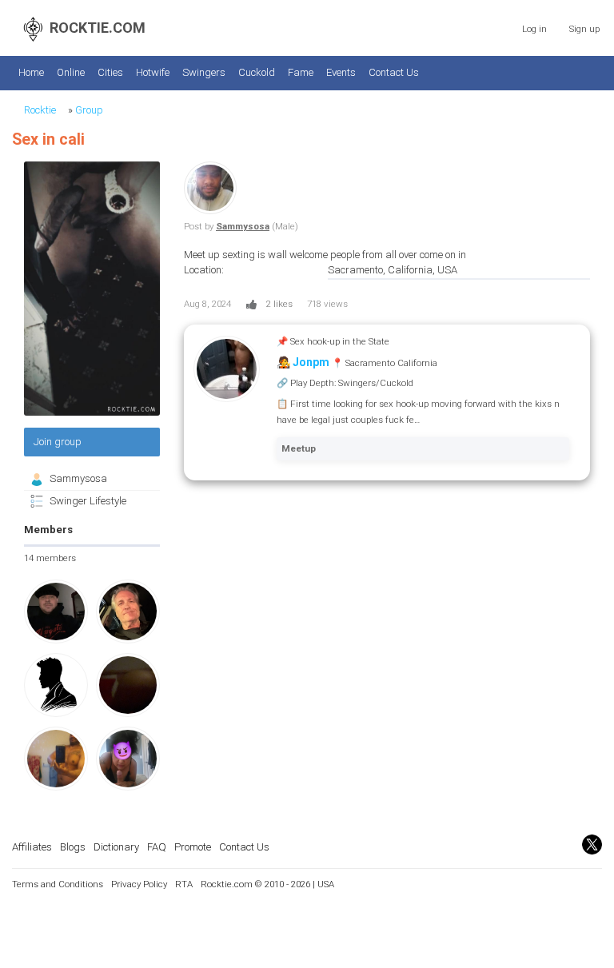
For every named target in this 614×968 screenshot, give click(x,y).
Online (71, 72)
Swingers (203, 72)
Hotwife (152, 72)
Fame (300, 72)
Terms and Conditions (57, 884)
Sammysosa (78, 478)
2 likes (279, 303)
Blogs (73, 847)
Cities (110, 72)
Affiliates (32, 847)
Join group (58, 442)
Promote (192, 847)
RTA (184, 884)
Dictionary (116, 847)
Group (89, 110)
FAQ (156, 847)
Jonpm (311, 362)
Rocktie (40, 110)
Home (31, 72)
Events (341, 72)
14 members (50, 558)
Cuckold (256, 72)
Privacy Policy (139, 884)
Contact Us (394, 72)
